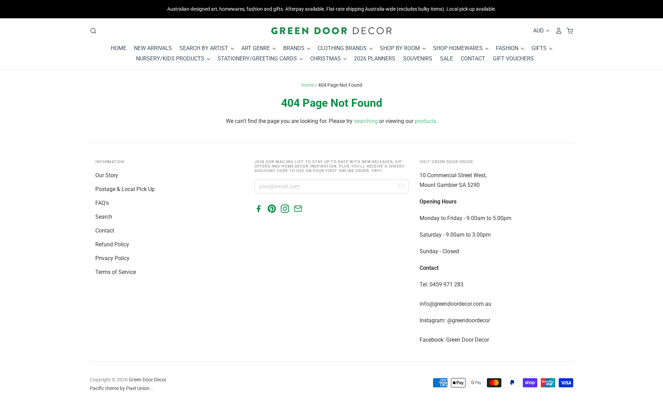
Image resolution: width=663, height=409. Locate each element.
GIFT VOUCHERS (513, 58)
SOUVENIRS (417, 58)
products (425, 121)
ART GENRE (256, 48)
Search (103, 216)
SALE (446, 58)
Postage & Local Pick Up (125, 189)
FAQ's (102, 203)
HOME (118, 48)
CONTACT (473, 58)
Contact (104, 230)
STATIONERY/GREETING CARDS (258, 58)
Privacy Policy (112, 258)
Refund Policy (112, 244)
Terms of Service (115, 272)
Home (307, 85)
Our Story (106, 175)
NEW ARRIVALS (153, 48)
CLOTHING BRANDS (343, 48)
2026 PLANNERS (374, 58)
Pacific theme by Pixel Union (120, 388)
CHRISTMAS (326, 58)
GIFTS (539, 48)
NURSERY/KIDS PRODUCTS (171, 58)
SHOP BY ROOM (400, 48)
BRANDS (294, 48)
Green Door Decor (147, 379)
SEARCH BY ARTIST (205, 48)
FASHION (508, 48)
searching (366, 121)
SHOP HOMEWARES (458, 48)
